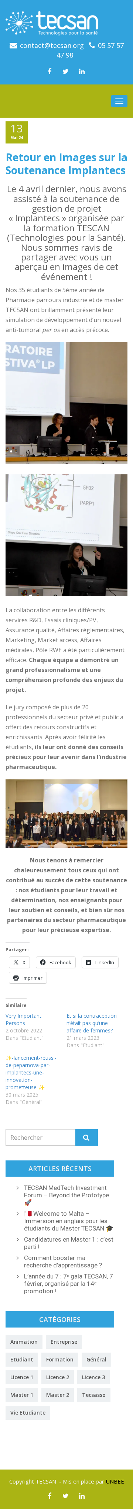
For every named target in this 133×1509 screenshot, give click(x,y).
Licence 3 (93, 1377)
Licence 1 (21, 1377)
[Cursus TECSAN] (66, 20)
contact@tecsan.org (52, 45)
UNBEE (115, 1481)
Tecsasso (94, 1394)
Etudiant (21, 1359)
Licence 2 (57, 1377)
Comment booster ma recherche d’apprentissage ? (63, 1261)
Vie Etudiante (27, 1412)
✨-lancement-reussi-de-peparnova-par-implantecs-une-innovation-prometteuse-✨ (31, 1072)
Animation (24, 1341)
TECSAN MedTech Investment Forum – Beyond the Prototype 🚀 (66, 1195)
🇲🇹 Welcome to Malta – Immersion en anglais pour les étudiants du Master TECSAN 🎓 (68, 1221)
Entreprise (64, 1341)
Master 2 (57, 1394)
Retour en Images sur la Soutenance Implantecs (66, 163)
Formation (60, 1359)
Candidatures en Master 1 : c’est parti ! (68, 1243)
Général (96, 1359)
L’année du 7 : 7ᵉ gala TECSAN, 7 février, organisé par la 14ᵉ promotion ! (68, 1284)
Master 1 (21, 1394)
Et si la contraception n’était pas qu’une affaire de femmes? (91, 1023)
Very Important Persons (23, 1019)
